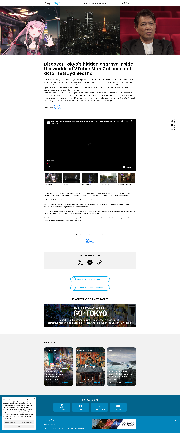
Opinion (46, 424)
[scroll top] (175, 420)
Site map (54, 424)
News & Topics (98, 3)
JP (132, 3)
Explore (87, 3)
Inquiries (78, 422)
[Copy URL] (172, 129)
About (107, 3)
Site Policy (60, 422)
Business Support (50, 422)
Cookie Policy (69, 422)
